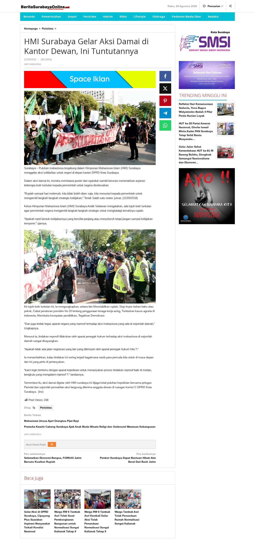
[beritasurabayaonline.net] (45, 7)
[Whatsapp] (165, 125)
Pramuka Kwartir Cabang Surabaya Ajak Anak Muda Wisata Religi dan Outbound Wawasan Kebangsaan (90, 426)
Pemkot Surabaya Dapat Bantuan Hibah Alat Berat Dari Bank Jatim (128, 457)
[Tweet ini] (165, 88)
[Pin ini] (165, 101)
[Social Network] (230, 6)
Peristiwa (46, 407)
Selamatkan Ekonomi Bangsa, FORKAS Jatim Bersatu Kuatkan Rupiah (52, 457)
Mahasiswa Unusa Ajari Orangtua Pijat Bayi (51, 420)
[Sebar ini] (165, 76)
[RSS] (52, 444)
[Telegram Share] (165, 113)
